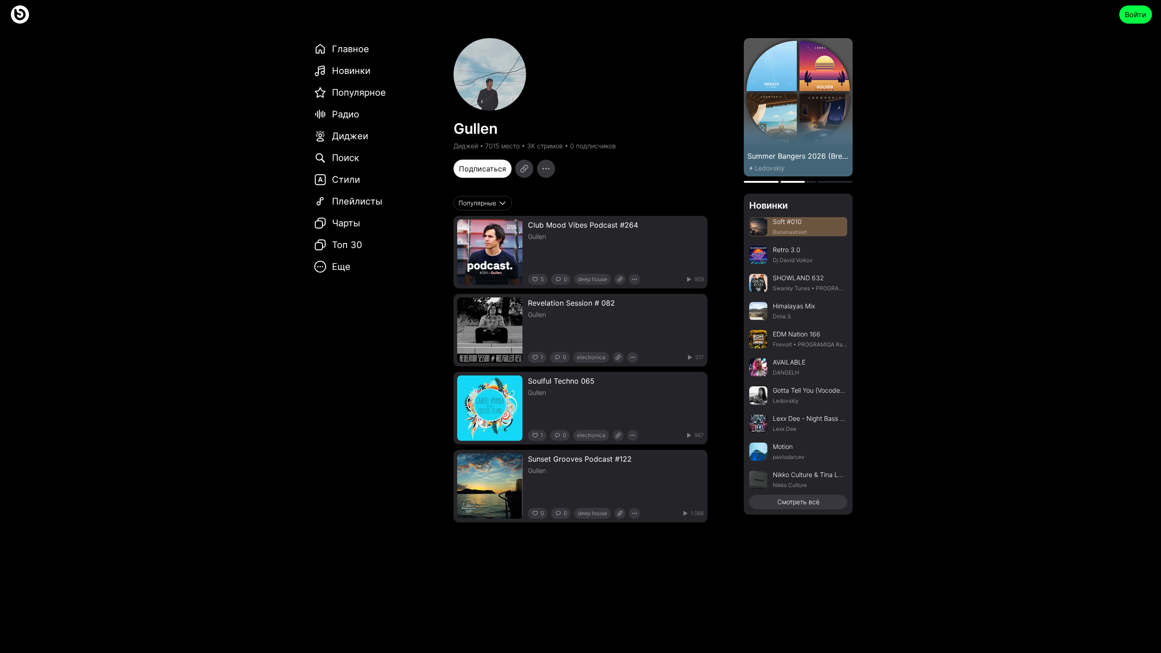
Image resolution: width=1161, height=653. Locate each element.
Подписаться (482, 168)
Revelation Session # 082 (571, 302)
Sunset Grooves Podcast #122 (580, 458)
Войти (1135, 14)
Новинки (768, 205)
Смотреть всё (798, 502)
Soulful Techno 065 (561, 380)
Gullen (537, 236)
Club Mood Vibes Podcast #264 (583, 224)
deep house (592, 279)
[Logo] (20, 14)
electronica (591, 357)
